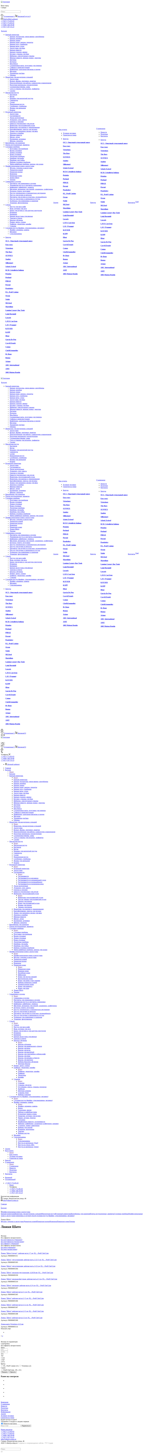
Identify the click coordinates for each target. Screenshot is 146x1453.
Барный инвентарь (20, 780)
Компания (4, 1402)
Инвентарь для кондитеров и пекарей (27, 826)
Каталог (12, 774)
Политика (4, 1408)
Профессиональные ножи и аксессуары (28, 955)
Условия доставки (7, 1416)
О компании (13, 1166)
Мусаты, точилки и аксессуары (12, 1221)
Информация (5, 1412)
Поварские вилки (43, 1221)
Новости (4, 1406)
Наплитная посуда (20, 845)
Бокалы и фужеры (24, 1044)
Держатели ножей (30, 1221)
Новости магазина (10, 1424)
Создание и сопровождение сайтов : (31, 1443)
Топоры (72, 1221)
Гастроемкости (23, 876)
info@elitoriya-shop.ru (10, 1200)
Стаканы (21, 1083)
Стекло (16, 1025)
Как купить (13, 1154)
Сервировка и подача (21, 998)
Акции (3, 1414)
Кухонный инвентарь (21, 868)
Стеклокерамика (24, 1141)
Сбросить (13, 1372)
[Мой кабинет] (2, 730)
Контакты (4, 1410)
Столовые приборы (21, 932)
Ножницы (53, 1221)
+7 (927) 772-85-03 (7, 21)
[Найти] (2, 14)
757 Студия (49, 1443)
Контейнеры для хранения (80, 1214)
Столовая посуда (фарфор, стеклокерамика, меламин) (33, 1100)
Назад (11, 772)
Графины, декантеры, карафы (28, 1071)
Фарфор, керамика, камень (27, 1106)
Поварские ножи (24, 969)
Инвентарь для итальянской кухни (30, 897)
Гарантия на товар (7, 1418)
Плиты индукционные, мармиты (102, 1214)
